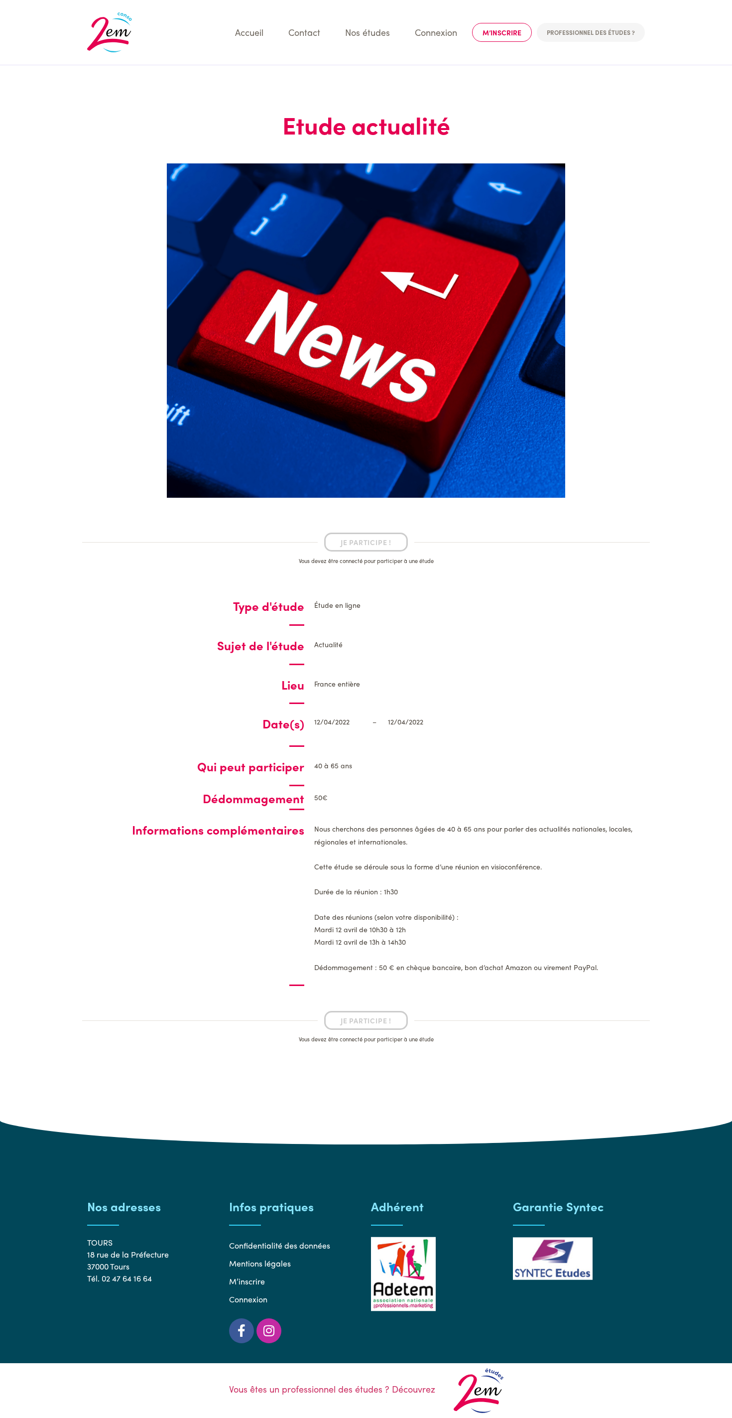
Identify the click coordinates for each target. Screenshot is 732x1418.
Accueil (249, 32)
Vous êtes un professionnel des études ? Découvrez (333, 1389)
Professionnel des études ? (591, 32)
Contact (304, 32)
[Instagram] (268, 1330)
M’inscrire (502, 32)
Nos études (367, 32)
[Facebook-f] (241, 1330)
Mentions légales (260, 1263)
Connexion (436, 32)
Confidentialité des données (279, 1245)
